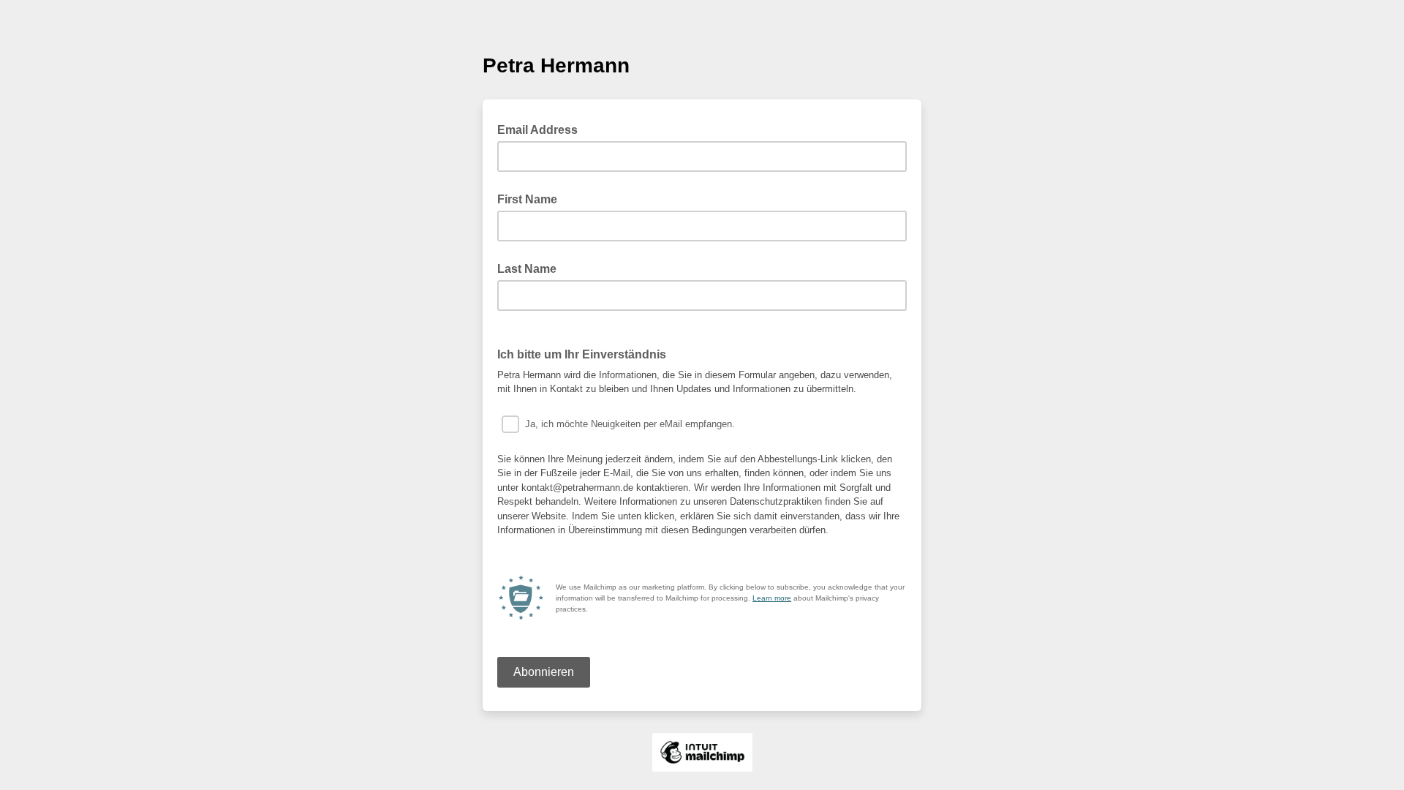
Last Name (526, 269)
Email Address (541, 129)
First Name (527, 199)
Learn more (771, 598)
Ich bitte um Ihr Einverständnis (581, 354)
